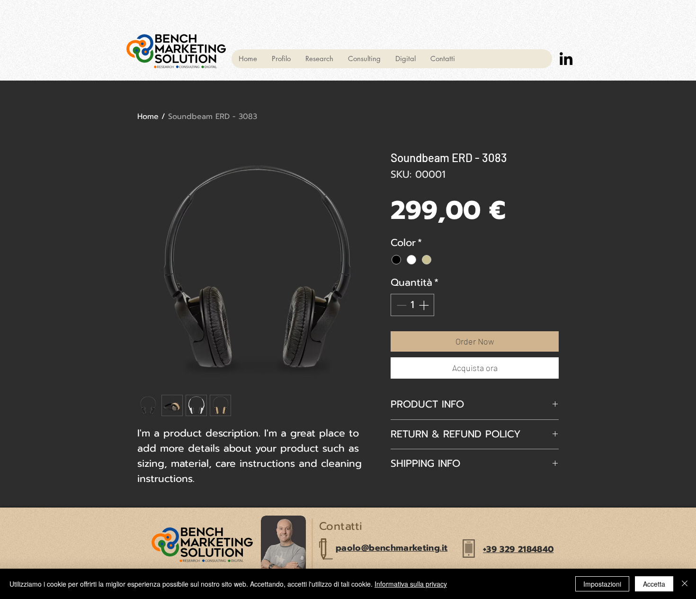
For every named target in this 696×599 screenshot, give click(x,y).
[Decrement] (400, 305)
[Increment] (424, 305)
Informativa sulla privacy (411, 584)
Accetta (654, 584)
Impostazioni (602, 584)
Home (148, 116)
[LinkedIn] (566, 58)
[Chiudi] (684, 583)
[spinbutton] (412, 305)
